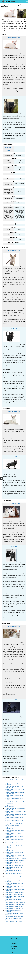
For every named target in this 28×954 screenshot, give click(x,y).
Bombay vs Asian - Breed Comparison (14, 894)
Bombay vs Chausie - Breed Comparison (14, 865)
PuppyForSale (14, 946)
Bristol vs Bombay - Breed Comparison (14, 916)
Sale (19, 37)
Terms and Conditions (14, 941)
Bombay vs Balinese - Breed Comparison (15, 902)
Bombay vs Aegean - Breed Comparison (14, 860)
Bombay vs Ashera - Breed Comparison (14, 892)
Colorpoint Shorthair (12, 37)
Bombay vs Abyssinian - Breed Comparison (15, 858)
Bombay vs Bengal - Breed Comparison (14, 904)
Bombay (12, 97)
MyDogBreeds (14, 948)
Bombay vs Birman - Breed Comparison (14, 908)
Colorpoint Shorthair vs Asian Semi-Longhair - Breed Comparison (13, 824)
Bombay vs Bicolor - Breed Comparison (14, 906)
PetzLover (14, 943)
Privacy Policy (14, 938)
